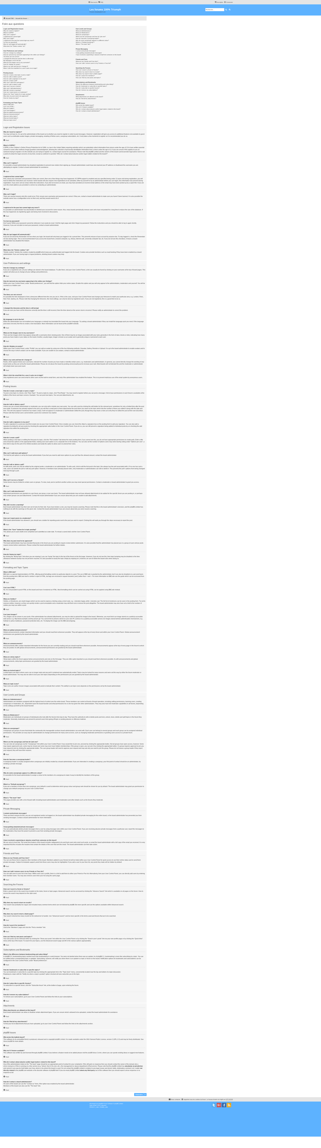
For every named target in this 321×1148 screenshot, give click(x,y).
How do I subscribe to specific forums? (87, 88)
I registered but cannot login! (12, 36)
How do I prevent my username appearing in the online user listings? (24, 54)
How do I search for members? (85, 75)
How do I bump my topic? (11, 98)
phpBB (69, 324)
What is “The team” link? (83, 44)
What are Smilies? (8, 108)
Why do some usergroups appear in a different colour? (92, 40)
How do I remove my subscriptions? (87, 90)
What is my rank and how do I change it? (15, 66)
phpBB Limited (60, 1039)
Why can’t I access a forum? (12, 86)
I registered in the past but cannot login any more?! (18, 40)
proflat (94, 1105)
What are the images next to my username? (16, 62)
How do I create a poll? (10, 80)
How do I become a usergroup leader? (87, 38)
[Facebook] (224, 1105)
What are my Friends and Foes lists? (87, 61)
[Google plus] (219, 1105)
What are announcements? (11, 114)
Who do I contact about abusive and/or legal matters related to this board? (98, 109)
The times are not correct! (11, 56)
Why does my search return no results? (88, 72)
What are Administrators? (83, 31)
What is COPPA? (8, 32)
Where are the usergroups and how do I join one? (91, 36)
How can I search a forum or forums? (87, 70)
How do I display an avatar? (11, 64)
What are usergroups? (82, 34)
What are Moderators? (82, 32)
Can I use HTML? (8, 106)
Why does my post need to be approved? (15, 96)
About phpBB (7, 1041)
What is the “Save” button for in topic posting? (17, 94)
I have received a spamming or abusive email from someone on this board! (98, 54)
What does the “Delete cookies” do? (14, 46)
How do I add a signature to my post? (14, 79)
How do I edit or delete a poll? (12, 84)
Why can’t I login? (8, 38)
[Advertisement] (199, 1126)
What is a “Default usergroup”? (85, 42)
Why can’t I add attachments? (12, 88)
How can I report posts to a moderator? (15, 92)
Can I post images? (9, 110)
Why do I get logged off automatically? (14, 44)
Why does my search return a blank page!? (89, 73)
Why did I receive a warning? (12, 90)
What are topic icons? (10, 120)
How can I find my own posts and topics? (88, 77)
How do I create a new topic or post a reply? (16, 75)
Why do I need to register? (11, 31)
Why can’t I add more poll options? (13, 82)
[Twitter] (214, 1105)
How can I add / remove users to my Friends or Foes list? (93, 63)
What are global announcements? (13, 112)
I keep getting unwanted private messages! (89, 53)
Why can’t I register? (9, 34)
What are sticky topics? (10, 116)
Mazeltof (103, 1105)
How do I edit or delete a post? (12, 77)
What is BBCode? (8, 104)
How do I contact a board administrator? (88, 111)
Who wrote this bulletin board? (85, 105)
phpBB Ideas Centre (95, 1053)
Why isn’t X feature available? (85, 107)
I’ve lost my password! (10, 42)
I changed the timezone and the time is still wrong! (18, 58)
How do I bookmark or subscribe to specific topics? (91, 86)
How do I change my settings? (12, 53)
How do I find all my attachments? (86, 98)
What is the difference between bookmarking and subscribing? (94, 84)
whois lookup (7, 1066)
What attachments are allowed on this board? (89, 96)
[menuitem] (100, 2)
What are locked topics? (10, 118)
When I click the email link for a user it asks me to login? (20, 68)
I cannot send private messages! (86, 51)
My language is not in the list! (12, 60)
